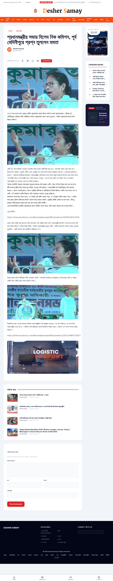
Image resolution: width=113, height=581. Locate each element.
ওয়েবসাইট (9, 490)
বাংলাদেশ (68, 19)
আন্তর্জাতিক (60, 19)
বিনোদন (48, 19)
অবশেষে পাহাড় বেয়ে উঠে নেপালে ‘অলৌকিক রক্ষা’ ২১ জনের (34, 395)
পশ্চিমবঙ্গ (18, 19)
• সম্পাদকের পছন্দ (61, 542)
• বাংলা (59, 536)
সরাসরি (95, 19)
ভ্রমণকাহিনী (81, 19)
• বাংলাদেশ (43, 536)
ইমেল (46, 480)
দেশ (13, 19)
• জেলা (59, 539)
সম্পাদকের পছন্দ (94, 555)
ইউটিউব (102, 19)
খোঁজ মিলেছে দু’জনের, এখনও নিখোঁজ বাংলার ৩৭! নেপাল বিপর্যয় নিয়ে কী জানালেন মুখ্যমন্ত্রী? (42, 406)
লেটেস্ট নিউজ (7, 19)
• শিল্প (58, 531)
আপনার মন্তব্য (11, 461)
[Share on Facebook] (22, 61)
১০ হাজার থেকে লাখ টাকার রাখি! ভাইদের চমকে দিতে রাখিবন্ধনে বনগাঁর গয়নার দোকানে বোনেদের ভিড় (99, 95)
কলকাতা (25, 19)
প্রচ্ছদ (1, 19)
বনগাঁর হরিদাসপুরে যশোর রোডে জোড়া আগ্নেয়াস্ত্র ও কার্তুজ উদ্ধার (89, 2)
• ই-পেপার (43, 542)
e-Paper (28, 2)
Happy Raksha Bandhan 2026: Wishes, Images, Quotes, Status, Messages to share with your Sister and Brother (99, 90)
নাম (8, 480)
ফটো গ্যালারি (74, 19)
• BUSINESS (45, 539)
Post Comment (16, 504)
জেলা (37, 19)
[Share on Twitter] (28, 61)
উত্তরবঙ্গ (31, 19)
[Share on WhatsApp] (33, 61)
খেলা (54, 19)
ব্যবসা (42, 19)
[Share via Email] (38, 61)
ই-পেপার (107, 19)
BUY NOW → (102, 122)
